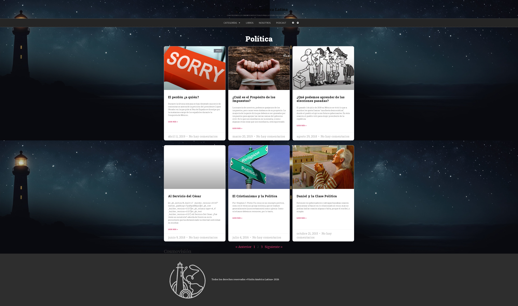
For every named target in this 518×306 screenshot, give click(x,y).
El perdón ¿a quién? (183, 97)
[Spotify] (298, 23)
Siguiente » (273, 247)
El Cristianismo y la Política (254, 196)
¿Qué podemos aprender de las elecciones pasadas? (321, 99)
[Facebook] (293, 23)
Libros (249, 22)
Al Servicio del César (184, 196)
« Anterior (244, 247)
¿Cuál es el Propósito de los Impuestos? (253, 99)
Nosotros (265, 22)
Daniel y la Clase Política (317, 196)
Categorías (230, 22)
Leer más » (173, 122)
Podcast (281, 22)
